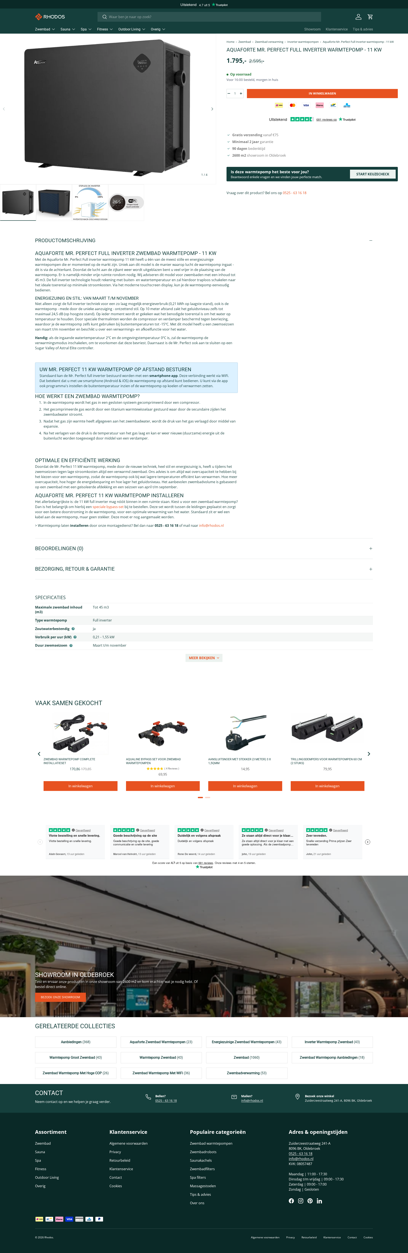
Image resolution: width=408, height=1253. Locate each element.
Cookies (115, 1186)
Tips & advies (363, 29)
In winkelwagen (322, 93)
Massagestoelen (203, 1186)
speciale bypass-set (108, 506)
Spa (84, 29)
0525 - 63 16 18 (294, 192)
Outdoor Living (129, 29)
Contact (115, 1177)
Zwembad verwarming (269, 42)
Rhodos (48, 1237)
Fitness (102, 29)
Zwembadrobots (203, 1152)
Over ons (197, 1203)
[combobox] (209, 17)
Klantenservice (337, 29)
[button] (370, 16)
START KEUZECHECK (372, 174)
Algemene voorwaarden (128, 1143)
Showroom (312, 29)
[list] (108, 109)
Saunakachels (201, 1160)
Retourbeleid (119, 1160)
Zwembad (42, 29)
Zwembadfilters (202, 1169)
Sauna (65, 29)
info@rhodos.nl (211, 525)
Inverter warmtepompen (303, 42)
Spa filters (198, 1177)
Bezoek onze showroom (60, 997)
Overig (155, 29)
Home (230, 42)
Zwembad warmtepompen (211, 1143)
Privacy (115, 1152)
